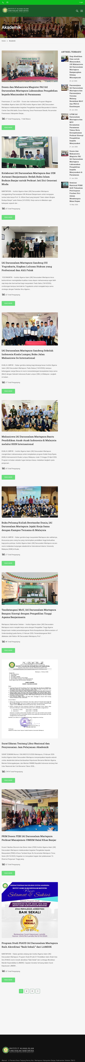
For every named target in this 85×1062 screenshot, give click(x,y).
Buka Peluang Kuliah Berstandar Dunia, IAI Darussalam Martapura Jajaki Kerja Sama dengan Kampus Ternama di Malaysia (27, 526)
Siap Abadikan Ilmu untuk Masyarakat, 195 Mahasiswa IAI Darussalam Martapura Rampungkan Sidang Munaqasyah (76, 67)
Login (81, 2)
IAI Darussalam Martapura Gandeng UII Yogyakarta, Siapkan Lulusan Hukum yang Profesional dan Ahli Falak (27, 266)
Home (4, 41)
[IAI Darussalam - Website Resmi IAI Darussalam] (15, 10)
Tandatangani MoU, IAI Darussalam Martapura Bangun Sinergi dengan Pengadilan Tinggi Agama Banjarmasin (29, 613)
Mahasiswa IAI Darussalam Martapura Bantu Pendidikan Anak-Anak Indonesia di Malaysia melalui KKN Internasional (29, 440)
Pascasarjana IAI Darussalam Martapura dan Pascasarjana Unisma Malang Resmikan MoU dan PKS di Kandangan (76, 95)
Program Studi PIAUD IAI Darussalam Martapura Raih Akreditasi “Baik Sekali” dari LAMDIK (30, 945)
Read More (8, 127)
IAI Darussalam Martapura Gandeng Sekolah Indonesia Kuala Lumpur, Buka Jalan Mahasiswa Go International (27, 354)
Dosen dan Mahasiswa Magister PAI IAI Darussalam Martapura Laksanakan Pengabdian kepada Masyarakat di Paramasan (30, 90)
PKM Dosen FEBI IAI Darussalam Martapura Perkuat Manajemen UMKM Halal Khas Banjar (29, 838)
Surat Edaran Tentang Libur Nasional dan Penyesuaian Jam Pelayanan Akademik (26, 745)
